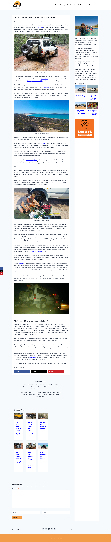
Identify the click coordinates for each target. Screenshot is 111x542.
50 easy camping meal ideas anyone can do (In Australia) (92, 112)
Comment (15, 489)
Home (50, 4)
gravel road (43, 143)
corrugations (45, 87)
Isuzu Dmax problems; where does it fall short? (80, 95)
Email (45, 512)
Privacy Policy (16, 530)
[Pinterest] (55, 529)
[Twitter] (46, 529)
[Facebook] (43, 529)
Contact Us (74, 530)
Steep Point (44, 79)
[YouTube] (52, 529)
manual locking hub (31, 160)
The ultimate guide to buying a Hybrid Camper (80, 112)
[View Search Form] (97, 5)
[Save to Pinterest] (1, 273)
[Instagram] (49, 529)
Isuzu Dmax (32, 357)
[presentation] (18, 416)
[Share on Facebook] (1, 268)
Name (15, 512)
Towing (21, 263)
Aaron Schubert (18, 21)
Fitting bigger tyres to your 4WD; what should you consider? (92, 96)
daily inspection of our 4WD (34, 81)
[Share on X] (1, 271)
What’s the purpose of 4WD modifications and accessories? (30, 460)
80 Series (40, 27)
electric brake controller (35, 251)
